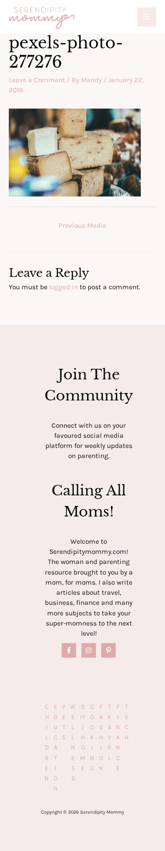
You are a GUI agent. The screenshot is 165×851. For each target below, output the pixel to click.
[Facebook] (69, 650)
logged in (63, 287)
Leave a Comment (37, 80)
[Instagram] (88, 650)
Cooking (92, 737)
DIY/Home (82, 737)
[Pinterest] (108, 650)
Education (55, 747)
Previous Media (82, 225)
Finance (118, 737)
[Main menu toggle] (146, 16)
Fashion (101, 737)
